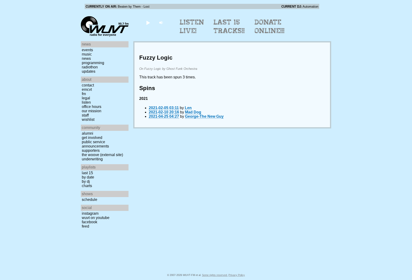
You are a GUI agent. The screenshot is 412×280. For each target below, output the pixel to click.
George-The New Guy (204, 116)
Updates (88, 71)
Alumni (87, 133)
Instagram (90, 213)
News (86, 58)
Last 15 (87, 173)
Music (87, 54)
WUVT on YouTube (95, 218)
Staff (85, 115)
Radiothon (90, 67)
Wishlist (88, 119)
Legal (86, 98)
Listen (86, 102)
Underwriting (92, 159)
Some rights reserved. (215, 275)
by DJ (86, 181)
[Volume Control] (161, 22)
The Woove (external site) (102, 155)
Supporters (91, 150)
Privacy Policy (236, 275)
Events (87, 50)
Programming (93, 63)
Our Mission (91, 111)
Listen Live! (192, 26)
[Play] (148, 22)
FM (84, 94)
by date (88, 177)
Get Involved (92, 138)
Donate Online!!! (270, 26)
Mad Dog (193, 112)
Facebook (89, 222)
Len (188, 108)
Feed (85, 226)
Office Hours (91, 107)
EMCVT (87, 89)
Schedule (89, 200)
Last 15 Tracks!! (229, 26)
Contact (88, 85)
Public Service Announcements (95, 144)
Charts (87, 186)
